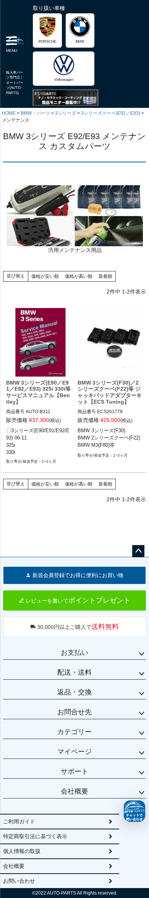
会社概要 (74, 791)
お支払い (74, 652)
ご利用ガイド (19, 821)
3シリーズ (65, 113)
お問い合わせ (19, 881)
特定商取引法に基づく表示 (35, 836)
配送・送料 (74, 672)
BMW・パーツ (35, 113)
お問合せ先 (74, 712)
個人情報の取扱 (21, 851)
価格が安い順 (45, 276)
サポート (74, 771)
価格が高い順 (78, 276)
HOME (9, 113)
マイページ (74, 751)
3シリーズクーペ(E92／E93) (110, 113)
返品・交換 (74, 692)
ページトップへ (138, 551)
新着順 (105, 276)
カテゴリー (74, 732)
